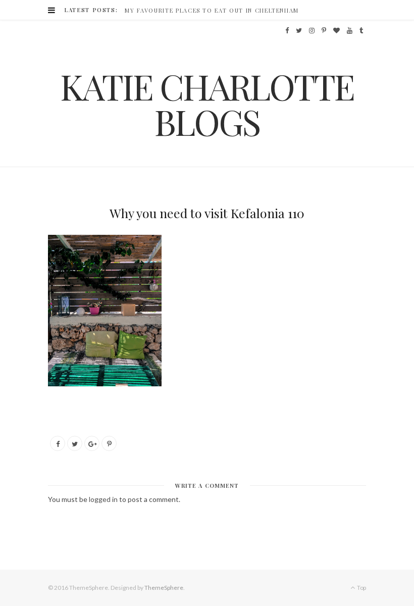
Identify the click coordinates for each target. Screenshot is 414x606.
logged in (103, 499)
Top (361, 587)
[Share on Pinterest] (109, 443)
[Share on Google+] (91, 443)
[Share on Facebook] (57, 443)
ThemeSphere (163, 587)
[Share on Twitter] (74, 443)
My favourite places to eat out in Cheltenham (212, 10)
